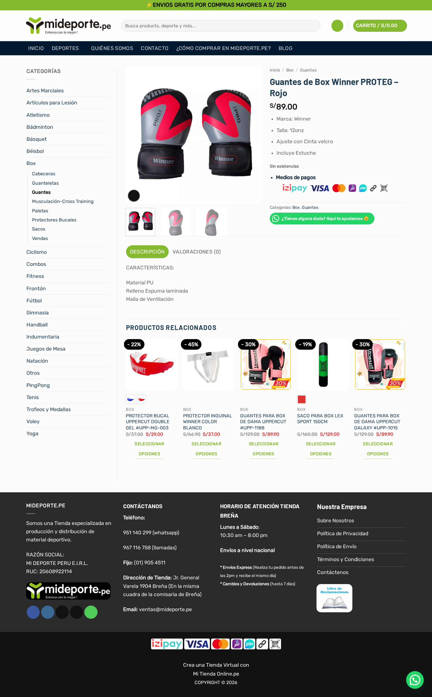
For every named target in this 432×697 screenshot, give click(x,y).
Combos (36, 264)
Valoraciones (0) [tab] (197, 252)
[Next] (251, 135)
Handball (37, 325)
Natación (37, 361)
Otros (33, 373)
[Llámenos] (91, 612)
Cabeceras (43, 173)
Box (31, 163)
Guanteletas (45, 183)
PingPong (38, 385)
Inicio (36, 48)
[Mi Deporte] (68, 25)
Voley (33, 421)
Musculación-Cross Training (62, 201)
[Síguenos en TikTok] (62, 612)
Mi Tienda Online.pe (216, 674)
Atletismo (38, 115)
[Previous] (135, 135)
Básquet (36, 139)
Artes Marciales (45, 91)
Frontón (36, 288)
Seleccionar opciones (149, 448)
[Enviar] (314, 25)
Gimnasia (37, 313)
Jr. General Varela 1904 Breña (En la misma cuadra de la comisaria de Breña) (162, 586)
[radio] (130, 399)
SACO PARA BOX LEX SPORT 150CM (320, 419)
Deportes (65, 48)
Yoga (32, 433)
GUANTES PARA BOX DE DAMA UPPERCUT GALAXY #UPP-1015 (377, 422)
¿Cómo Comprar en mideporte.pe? (223, 48)
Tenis (32, 397)
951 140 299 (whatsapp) (151, 533)
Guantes (41, 192)
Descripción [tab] (147, 252)
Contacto (154, 48)
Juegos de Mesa (46, 349)
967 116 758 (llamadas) (150, 548)
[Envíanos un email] (76, 612)
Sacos (38, 229)
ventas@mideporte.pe (165, 609)
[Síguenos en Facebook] (33, 612)
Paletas (40, 211)
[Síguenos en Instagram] (47, 612)
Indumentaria (42, 337)
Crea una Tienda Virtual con (216, 665)
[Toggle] (104, 91)
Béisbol (35, 151)
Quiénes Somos (112, 48)
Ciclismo (36, 252)
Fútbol (34, 301)
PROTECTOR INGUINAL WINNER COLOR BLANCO (207, 422)
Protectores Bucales (54, 220)
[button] (337, 25)
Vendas (40, 238)
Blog (285, 48)
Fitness (35, 276)
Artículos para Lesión (51, 103)
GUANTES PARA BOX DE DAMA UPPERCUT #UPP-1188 (263, 422)
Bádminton (39, 127)
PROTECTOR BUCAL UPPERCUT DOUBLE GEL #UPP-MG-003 (148, 422)
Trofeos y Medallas (48, 409)
